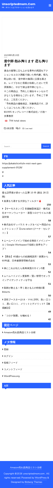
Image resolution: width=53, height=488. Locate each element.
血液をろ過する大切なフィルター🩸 (22, 201)
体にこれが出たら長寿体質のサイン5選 (24, 268)
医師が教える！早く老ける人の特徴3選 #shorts (23, 289)
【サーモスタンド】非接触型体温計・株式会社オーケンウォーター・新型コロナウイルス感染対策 (26, 212)
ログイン (8, 356)
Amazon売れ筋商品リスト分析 (20, 332)
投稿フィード (11, 362)
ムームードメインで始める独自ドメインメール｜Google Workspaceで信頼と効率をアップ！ (26, 244)
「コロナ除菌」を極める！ (18, 315)
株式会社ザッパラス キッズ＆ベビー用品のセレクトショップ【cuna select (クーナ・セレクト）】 (26, 228)
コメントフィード (13, 369)
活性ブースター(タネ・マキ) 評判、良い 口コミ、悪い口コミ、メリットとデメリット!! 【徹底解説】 (26, 303)
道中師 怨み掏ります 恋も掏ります (26, 63)
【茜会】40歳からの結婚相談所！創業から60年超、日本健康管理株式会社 (25, 258)
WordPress (41, 477)
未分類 (10, 128)
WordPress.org (12, 376)
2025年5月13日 (11, 55)
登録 (6, 349)
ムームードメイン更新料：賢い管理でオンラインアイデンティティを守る (26, 278)
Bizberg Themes (33, 482)
